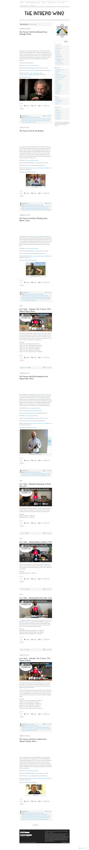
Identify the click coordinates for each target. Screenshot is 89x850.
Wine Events (59, 62)
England (27, 208)
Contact (32, 5)
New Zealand (31, 473)
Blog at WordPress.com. (65, 842)
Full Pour (57, 72)
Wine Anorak (58, 117)
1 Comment (49, 203)
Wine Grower (24, 819)
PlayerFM (21, 74)
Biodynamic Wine (25, 814)
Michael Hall (27, 621)
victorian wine (30, 120)
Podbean (25, 74)
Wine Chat (47, 817)
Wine (43, 120)
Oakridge (42, 58)
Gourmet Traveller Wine (26, 119)
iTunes (31, 73)
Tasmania (43, 816)
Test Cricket (27, 209)
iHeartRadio (30, 74)
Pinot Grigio (40, 727)
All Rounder (28, 205)
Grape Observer (58, 74)
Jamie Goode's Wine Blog (60, 77)
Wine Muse (58, 93)
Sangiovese (24, 728)
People (57, 52)
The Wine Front (58, 113)
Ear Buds (26, 172)
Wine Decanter (58, 118)
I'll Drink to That (58, 102)
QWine (57, 82)
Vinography (58, 91)
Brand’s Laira (36, 236)
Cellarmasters (37, 206)
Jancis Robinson (58, 110)
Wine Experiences (59, 59)
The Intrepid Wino (34, 298)
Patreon (29, 77)
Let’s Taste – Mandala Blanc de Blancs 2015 (35, 542)
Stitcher (40, 73)
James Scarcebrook (34, 119)
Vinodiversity (58, 115)
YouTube (37, 68)
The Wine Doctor (58, 112)
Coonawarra (37, 295)
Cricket (47, 206)
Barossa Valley (40, 205)
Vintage (58, 60)
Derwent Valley (42, 814)
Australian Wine (32, 117)
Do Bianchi (57, 71)
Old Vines (44, 297)
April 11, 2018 (23, 649)
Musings (57, 51)
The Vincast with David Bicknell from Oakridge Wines (33, 33)
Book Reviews (58, 48)
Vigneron (31, 817)
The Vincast (51, 2)
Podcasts (27, 115)
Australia (27, 117)
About (44, 2)
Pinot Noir (41, 119)
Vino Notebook (58, 88)
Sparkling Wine (38, 816)
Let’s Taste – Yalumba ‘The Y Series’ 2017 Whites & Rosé (35, 659)
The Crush (57, 103)
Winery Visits (59, 63)
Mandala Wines (47, 564)
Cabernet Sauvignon (31, 206)
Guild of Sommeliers (59, 100)
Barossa (35, 205)
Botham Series (24, 206)
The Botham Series (33, 209)
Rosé (48, 727)
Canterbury (28, 472)
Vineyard (35, 120)
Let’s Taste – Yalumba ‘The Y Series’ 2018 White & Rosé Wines (35, 310)
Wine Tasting (30, 730)
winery (48, 475)
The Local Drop (25, 413)
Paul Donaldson (37, 473)
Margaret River (39, 208)
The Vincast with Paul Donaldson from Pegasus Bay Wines (33, 377)
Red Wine (48, 297)
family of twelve (38, 472)
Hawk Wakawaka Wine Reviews (61, 75)
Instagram (32, 62)
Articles (57, 46)
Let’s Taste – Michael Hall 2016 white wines (35, 598)
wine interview (33, 475)
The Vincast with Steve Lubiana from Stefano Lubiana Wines (33, 740)
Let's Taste (36, 727)
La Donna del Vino (59, 79)
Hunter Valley (42, 295)
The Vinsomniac (58, 85)
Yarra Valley (34, 122)
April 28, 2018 (23, 589)
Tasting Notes (28, 724)
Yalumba (40, 333)
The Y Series (42, 728)
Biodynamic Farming (40, 813)
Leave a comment (48, 115)
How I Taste (24, 5)
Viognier (23, 730)
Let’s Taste (61, 2)
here (50, 70)
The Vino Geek (58, 83)
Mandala (39, 508)
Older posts (36, 825)
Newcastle (40, 297)
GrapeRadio (58, 98)
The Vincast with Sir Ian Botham (31, 130)
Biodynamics (31, 814)
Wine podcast (46, 120)
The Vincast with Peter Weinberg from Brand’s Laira (33, 219)
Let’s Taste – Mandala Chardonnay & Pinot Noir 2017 (35, 485)
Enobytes (57, 109)
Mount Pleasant (35, 297)
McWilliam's (29, 297)
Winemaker (24, 122)
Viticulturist (40, 817)
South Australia (27, 298)
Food (57, 49)
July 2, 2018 (22, 533)
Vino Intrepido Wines (33, 2)
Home (22, 2)
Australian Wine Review (60, 69)
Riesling (45, 727)
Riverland (33, 816)
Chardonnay (38, 117)
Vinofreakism (58, 90)
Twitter (27, 65)
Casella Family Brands (26, 295)
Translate (28, 836)
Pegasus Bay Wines (44, 473)
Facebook (36, 65)
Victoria (25, 120)
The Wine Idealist (58, 86)
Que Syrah (57, 80)
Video (21, 305)
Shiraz (44, 119)
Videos (33, 724)
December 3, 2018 (23, 367)
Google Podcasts (36, 73)
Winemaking (28, 122)
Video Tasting (47, 728)
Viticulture (39, 120)
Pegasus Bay (38, 394)
